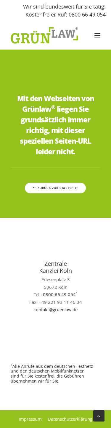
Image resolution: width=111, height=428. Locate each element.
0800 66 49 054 (59, 294)
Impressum (30, 419)
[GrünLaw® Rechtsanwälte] (50, 35)
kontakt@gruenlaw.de (55, 309)
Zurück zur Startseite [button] (58, 188)
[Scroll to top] (98, 415)
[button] (97, 35)
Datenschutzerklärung (70, 419)
